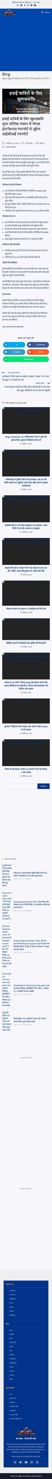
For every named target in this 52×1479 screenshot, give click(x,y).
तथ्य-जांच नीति (14, 1415)
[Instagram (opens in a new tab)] (28, 5)
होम (11, 1394)
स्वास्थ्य (12, 1375)
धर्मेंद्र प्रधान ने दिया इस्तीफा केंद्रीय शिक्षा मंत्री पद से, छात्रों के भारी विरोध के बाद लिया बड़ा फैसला (30, 874)
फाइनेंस (12, 1371)
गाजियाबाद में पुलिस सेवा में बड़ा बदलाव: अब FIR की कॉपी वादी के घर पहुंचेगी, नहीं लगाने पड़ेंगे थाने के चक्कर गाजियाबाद (26, 482)
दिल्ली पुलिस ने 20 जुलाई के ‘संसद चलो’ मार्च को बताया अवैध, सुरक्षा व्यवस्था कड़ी (30, 1020)
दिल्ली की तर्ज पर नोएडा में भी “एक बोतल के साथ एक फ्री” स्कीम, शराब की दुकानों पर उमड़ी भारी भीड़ (26, 570)
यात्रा (11, 1338)
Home (4, 78)
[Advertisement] (26, 44)
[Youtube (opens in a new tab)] (34, 5)
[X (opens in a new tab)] (18, 5)
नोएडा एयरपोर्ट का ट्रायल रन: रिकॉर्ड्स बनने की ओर (26, 608)
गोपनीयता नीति (14, 1406)
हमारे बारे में (13, 1398)
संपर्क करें (12, 1402)
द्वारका (11, 1307)
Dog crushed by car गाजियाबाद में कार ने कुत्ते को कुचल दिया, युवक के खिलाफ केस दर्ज (26, 438)
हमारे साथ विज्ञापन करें (16, 1419)
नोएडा (11, 1303)
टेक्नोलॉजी (12, 1359)
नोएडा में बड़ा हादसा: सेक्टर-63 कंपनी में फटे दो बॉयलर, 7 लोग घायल (26, 771)
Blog (9, 78)
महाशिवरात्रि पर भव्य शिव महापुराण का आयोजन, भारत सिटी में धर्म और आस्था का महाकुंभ (26, 527)
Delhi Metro (11, 327)
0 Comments (27, 879)
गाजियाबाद (13, 1299)
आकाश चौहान (11, 147)
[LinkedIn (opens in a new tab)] (31, 5)
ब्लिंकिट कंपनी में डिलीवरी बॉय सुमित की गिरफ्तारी (26, 643)
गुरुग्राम (12, 1311)
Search (43, 786)
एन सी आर (16, 78)
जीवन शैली (13, 1342)
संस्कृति (12, 1334)
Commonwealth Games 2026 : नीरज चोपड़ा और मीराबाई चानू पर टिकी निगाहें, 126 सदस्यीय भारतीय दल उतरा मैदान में (32, 904)
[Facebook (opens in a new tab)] (21, 5)
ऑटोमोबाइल (13, 1363)
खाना (11, 1330)
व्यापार (11, 1367)
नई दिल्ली (12, 1291)
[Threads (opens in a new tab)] (24, 5)
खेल (11, 1351)
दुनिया (11, 1346)
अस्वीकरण (13, 1411)
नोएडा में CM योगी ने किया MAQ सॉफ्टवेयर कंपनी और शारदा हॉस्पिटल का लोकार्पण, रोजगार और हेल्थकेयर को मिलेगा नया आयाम (26, 685)
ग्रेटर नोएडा (40, 143)
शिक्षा (11, 1379)
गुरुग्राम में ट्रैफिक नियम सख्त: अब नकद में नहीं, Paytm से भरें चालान (26, 728)
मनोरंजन (12, 1355)
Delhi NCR (20, 327)
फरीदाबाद (12, 1315)
